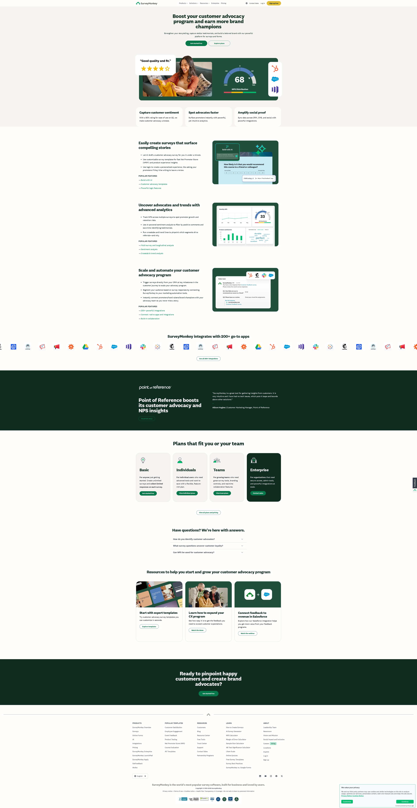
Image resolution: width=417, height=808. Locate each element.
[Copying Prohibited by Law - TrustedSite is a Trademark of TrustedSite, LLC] (204, 800)
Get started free (196, 43)
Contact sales (258, 493)
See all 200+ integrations (208, 359)
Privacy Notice (346, 796)
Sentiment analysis (149, 249)
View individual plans (187, 493)
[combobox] (140, 776)
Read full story (146, 419)
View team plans (222, 493)
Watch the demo (197, 630)
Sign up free (273, 3)
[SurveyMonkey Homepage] (147, 3)
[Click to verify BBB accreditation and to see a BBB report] (182, 800)
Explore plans (219, 43)
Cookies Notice (358, 796)
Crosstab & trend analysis (152, 253)
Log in (263, 3)
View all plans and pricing (208, 513)
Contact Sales (254, 3)
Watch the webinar (248, 633)
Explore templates (149, 627)
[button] (208, 539)
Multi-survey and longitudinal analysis (157, 245)
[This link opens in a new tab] (260, 776)
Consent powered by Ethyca (403, 805)
